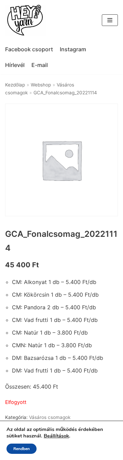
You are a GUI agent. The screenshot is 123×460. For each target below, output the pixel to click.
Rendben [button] (21, 448)
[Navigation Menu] (110, 20)
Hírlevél (15, 65)
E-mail (39, 65)
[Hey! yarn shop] (25, 20)
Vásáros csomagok (49, 417)
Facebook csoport (29, 49)
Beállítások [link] (56, 435)
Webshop (41, 84)
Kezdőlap (15, 84)
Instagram (73, 49)
